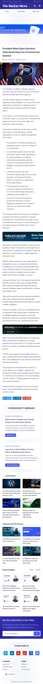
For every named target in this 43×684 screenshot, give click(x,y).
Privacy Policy (26, 669)
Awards (24, 667)
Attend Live (11, 435)
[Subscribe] (37, 633)
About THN (6, 664)
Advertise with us (8, 667)
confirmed (9, 341)
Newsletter (21, 11)
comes (14, 264)
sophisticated (24, 264)
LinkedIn (18, 389)
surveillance (7, 267)
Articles (38, 570)
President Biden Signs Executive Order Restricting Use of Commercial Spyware (21, 52)
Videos (31, 570)
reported (19, 253)
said (31, 225)
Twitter (9, 389)
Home (7, 11)
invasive (35, 264)
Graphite (20, 370)
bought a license (30, 354)
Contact (5, 669)
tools (13, 267)
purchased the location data (12, 343)
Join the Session (12, 465)
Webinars (36, 11)
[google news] (37, 653)
